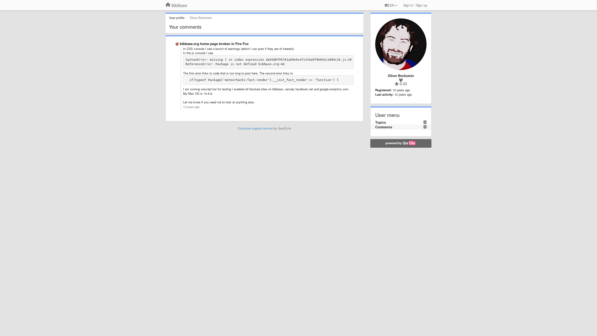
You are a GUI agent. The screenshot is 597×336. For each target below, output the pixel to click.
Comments (383, 127)
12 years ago (191, 107)
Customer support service (255, 128)
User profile (176, 17)
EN (392, 5)
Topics (380, 122)
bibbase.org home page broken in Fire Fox (214, 43)
